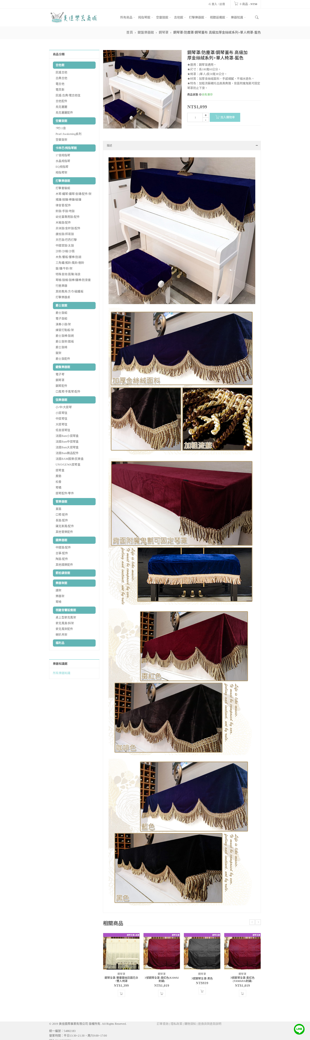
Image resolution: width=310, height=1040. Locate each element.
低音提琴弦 (63, 430)
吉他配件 (61, 101)
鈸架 (59, 353)
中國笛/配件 (63, 547)
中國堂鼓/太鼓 (65, 245)
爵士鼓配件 (63, 358)
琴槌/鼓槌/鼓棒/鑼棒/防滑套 (73, 279)
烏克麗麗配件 (64, 112)
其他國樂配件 (64, 564)
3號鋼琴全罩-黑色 (202, 992)
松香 (59, 481)
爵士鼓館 (61, 305)
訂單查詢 (162, 1038)
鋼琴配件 (61, 385)
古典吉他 (61, 78)
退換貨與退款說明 (209, 1038)
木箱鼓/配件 (63, 222)
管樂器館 (61, 501)
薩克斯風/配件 (65, 526)
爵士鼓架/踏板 (65, 341)
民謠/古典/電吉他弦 (68, 95)
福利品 (60, 642)
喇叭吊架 (61, 634)
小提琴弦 (61, 412)
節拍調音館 (63, 572)
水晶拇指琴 (63, 161)
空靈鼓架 (61, 139)
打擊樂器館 (63, 180)
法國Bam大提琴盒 (67, 447)
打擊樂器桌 (63, 297)
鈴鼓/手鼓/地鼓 (65, 211)
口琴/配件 (62, 514)
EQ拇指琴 (62, 166)
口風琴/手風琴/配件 (68, 391)
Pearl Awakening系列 (68, 133)
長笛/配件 (62, 520)
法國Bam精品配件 (67, 453)
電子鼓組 (61, 318)
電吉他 (60, 83)
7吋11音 (61, 128)
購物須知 (190, 1038)
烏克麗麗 (61, 106)
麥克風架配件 (64, 628)
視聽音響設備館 (66, 610)
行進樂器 (61, 285)
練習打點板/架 (65, 330)
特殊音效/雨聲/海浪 (68, 274)
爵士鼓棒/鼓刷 (65, 335)
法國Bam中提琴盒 (67, 441)
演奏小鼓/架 (63, 324)
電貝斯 (60, 89)
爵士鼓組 (61, 312)
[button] (121, 1007)
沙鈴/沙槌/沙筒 (65, 251)
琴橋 (59, 487)
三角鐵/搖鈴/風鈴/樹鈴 (70, 262)
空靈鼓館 (61, 120)
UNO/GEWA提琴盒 (68, 464)
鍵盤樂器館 (146, 32)
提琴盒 (60, 470)
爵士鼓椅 (61, 347)
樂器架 (60, 596)
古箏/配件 (62, 553)
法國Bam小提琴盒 (67, 435)
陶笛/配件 (62, 558)
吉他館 (60, 65)
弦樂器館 (61, 399)
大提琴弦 (61, 424)
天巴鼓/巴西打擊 (66, 239)
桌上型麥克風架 (66, 617)
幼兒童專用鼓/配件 (68, 216)
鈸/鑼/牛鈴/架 (64, 268)
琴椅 (59, 601)
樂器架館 (61, 582)
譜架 (59, 590)
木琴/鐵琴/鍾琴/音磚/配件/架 (73, 193)
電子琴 (60, 374)
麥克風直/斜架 (65, 623)
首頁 (129, 32)
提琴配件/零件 (65, 493)
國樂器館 (61, 540)
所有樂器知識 (62, 673)
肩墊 (59, 476)
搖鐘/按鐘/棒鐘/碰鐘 (68, 199)
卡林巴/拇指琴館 (66, 147)
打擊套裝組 (63, 188)
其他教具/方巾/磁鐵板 (69, 291)
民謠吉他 (61, 72)
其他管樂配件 (64, 531)
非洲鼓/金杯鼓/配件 (68, 228)
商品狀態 (192, 94)
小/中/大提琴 (64, 407)
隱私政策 (176, 1038)
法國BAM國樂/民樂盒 (70, 458)
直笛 (59, 508)
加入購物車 (227, 117)
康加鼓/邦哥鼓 (65, 234)
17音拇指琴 (63, 155)
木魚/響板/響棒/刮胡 (68, 257)
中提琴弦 (61, 418)
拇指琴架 (61, 172)
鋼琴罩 (164, 32)
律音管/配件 (63, 205)
